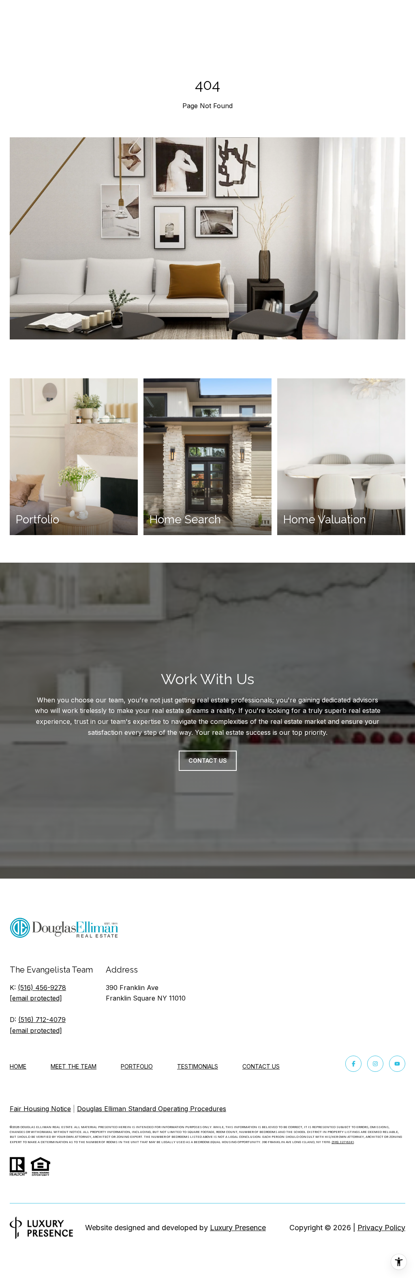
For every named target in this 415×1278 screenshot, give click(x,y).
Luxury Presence (238, 1227)
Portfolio (137, 1066)
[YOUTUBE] (397, 1064)
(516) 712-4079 (42, 1020)
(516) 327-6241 (343, 1142)
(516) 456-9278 (42, 988)
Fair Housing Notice (40, 1109)
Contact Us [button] (207, 760)
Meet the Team (73, 1066)
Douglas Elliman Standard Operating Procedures (151, 1109)
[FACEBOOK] (353, 1064)
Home (18, 1066)
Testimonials (197, 1066)
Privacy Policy (381, 1227)
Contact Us (261, 1066)
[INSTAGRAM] (375, 1064)
